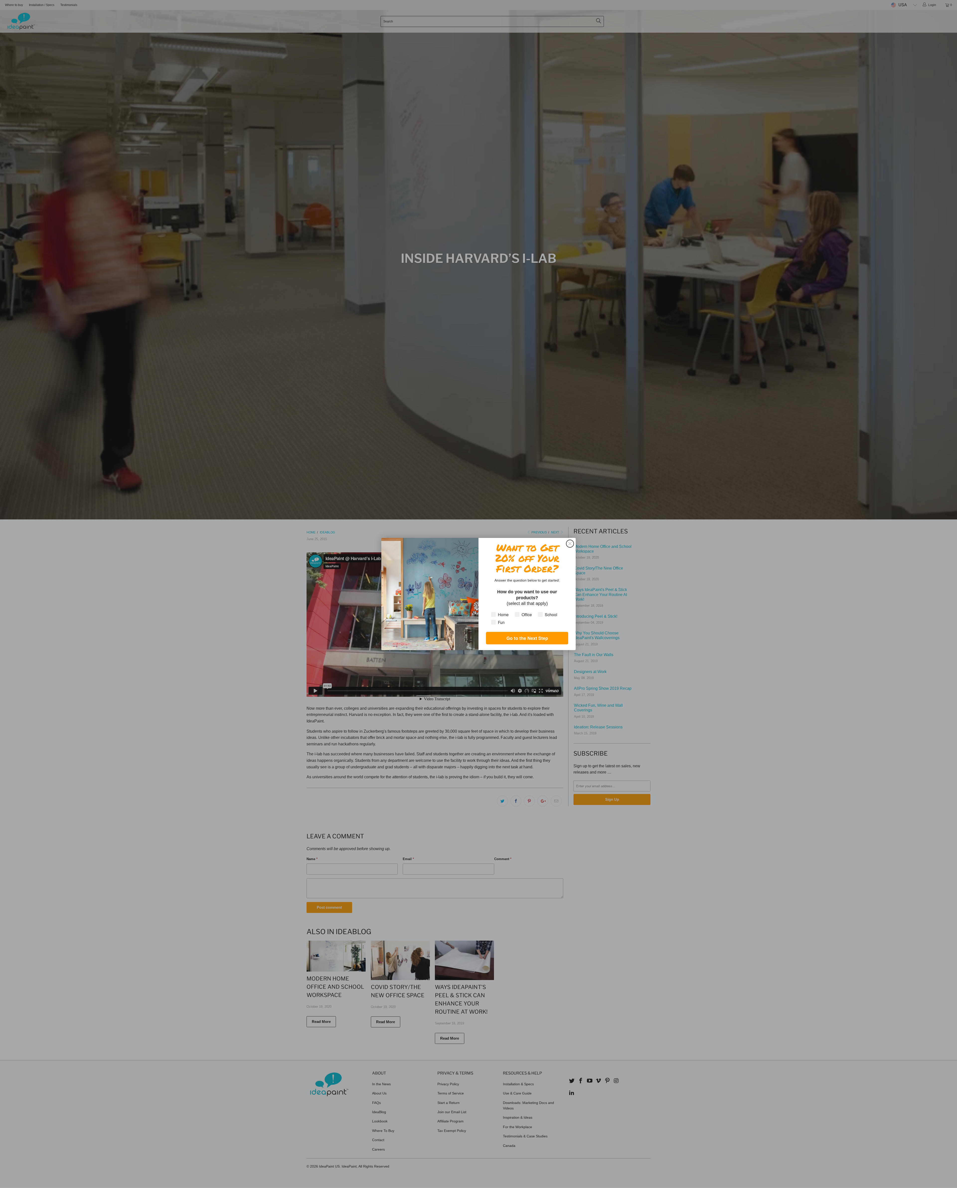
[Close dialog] (570, 543)
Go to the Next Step (527, 638)
